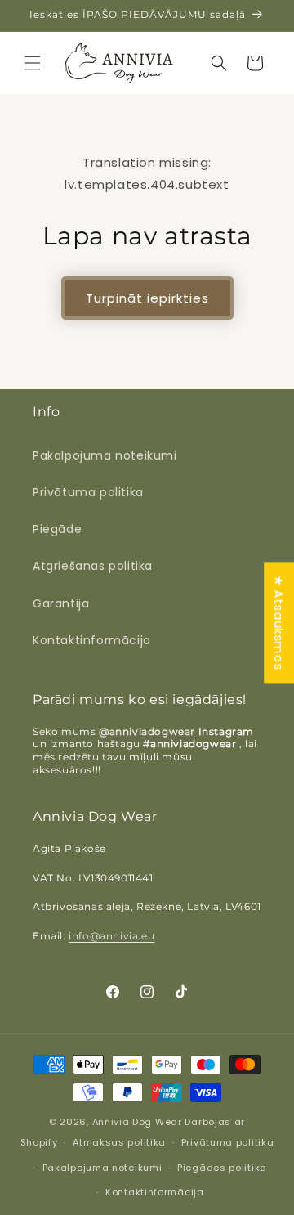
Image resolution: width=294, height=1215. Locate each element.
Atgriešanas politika (93, 566)
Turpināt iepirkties (147, 298)
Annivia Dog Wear (138, 1121)
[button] (33, 63)
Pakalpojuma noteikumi (105, 455)
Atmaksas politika (119, 1142)
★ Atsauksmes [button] (278, 622)
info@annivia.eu (111, 936)
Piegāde (57, 529)
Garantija (61, 603)
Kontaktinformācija (92, 640)
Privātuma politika (88, 492)
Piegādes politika (222, 1167)
